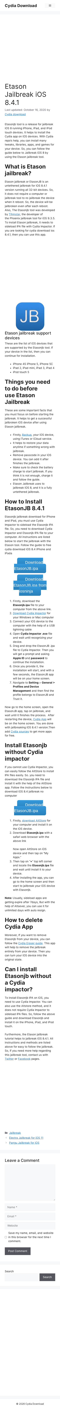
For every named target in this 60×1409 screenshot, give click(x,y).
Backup (27, 434)
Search (9, 1271)
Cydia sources (20, 731)
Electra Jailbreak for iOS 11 (26, 1137)
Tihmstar (14, 214)
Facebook (24, 1058)
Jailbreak (15, 1132)
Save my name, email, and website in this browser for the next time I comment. (30, 1237)
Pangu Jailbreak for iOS (24, 1142)
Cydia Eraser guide (30, 943)
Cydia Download (21, 5)
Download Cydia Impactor (29, 613)
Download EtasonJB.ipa (28, 565)
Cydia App (39, 719)
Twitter (9, 1058)
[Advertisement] (30, 51)
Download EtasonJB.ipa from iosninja (30, 585)
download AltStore (34, 820)
